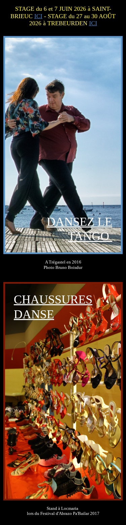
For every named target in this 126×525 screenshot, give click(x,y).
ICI (38, 16)
